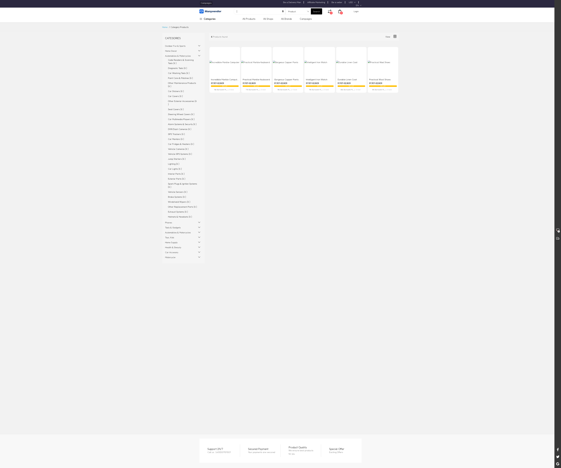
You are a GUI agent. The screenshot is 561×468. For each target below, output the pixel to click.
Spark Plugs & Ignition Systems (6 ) (182, 185)
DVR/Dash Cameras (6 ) (179, 129)
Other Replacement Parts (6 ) (182, 207)
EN (357, 5)
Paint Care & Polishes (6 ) (180, 78)
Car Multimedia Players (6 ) (181, 119)
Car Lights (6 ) (175, 169)
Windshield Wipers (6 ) (179, 202)
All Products (249, 18)
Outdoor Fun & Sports (175, 46)
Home (165, 27)
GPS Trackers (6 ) (176, 134)
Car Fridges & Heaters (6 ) (181, 144)
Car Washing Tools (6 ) (178, 73)
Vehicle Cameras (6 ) (178, 149)
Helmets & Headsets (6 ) (180, 216)
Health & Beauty (173, 247)
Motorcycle (170, 257)
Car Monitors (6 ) (176, 139)
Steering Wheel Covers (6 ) (181, 114)
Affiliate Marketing (316, 2)
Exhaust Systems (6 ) (178, 211)
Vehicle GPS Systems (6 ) (180, 154)
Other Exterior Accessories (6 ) (182, 103)
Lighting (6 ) (173, 164)
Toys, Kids (169, 237)
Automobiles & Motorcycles (178, 56)
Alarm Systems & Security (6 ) (182, 124)
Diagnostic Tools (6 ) (177, 68)
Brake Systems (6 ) (177, 197)
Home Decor (171, 51)
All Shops (268, 18)
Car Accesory (171, 252)
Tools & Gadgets (173, 227)
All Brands (286, 18)
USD (351, 2)
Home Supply (171, 242)
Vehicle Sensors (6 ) (177, 192)
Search (316, 11)
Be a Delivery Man (292, 2)
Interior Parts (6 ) (176, 174)
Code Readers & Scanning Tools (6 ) (181, 61)
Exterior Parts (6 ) (176, 179)
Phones (168, 222)
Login (356, 11)
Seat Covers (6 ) (176, 109)
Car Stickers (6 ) (176, 91)
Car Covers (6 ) (175, 96)
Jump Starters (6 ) (177, 159)
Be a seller (336, 2)
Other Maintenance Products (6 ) (182, 84)
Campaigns (306, 18)
